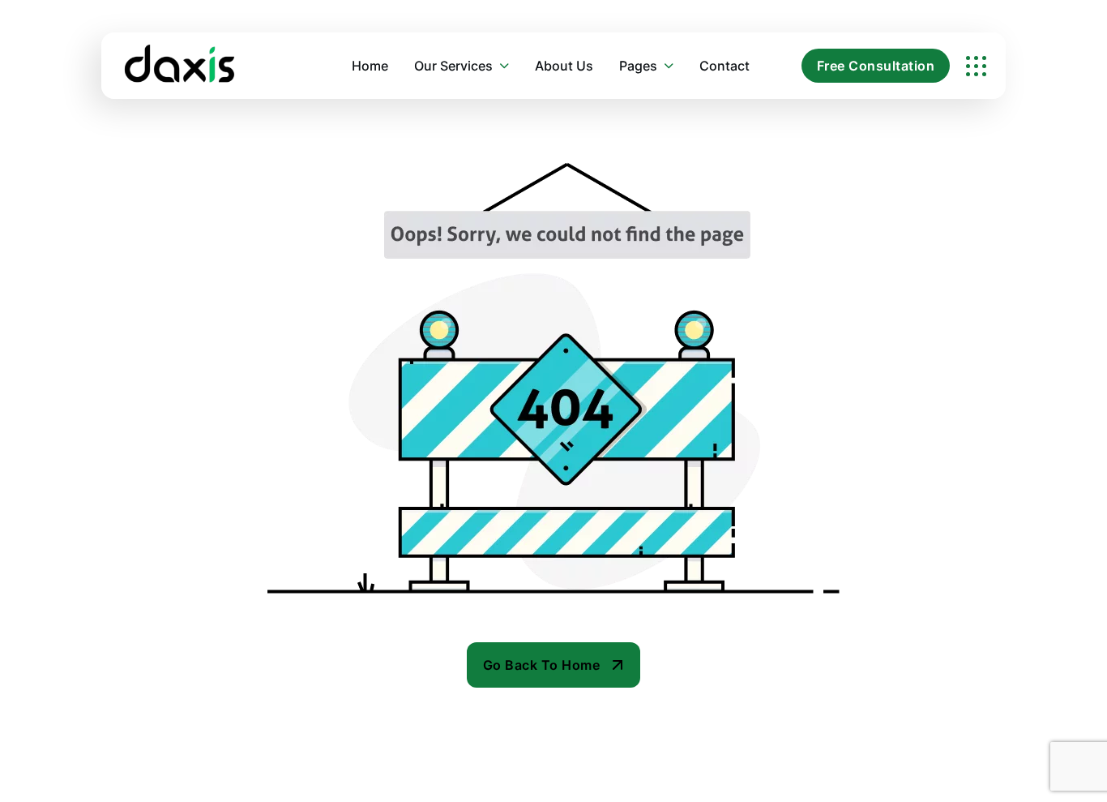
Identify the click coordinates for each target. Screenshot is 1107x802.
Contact (724, 66)
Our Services (453, 66)
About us (564, 66)
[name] (976, 66)
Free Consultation (876, 66)
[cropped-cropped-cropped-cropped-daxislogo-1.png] (181, 65)
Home (370, 66)
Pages (638, 66)
